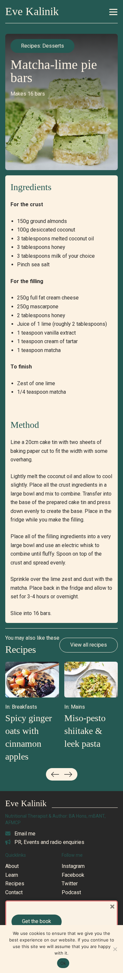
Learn (11, 875)
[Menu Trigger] (113, 17)
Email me (24, 833)
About (12, 866)
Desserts (53, 46)
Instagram (73, 866)
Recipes (30, 46)
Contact (14, 892)
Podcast (71, 892)
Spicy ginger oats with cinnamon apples (28, 737)
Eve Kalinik (32, 11)
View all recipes (88, 645)
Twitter (70, 883)
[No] (115, 949)
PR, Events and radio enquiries (48, 842)
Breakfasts (24, 707)
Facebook (73, 875)
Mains (78, 707)
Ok (63, 963)
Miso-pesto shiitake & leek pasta (85, 731)
